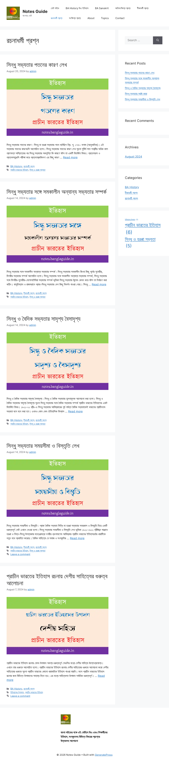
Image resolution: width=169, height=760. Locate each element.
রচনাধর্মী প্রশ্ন (56, 18)
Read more (70, 157)
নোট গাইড (55, 8)
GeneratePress (104, 754)
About (90, 18)
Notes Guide (35, 11)
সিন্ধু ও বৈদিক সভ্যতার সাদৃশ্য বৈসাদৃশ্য (43, 318)
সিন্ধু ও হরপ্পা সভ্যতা (37, 169)
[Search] (157, 40)
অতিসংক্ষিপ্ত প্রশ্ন (123, 8)
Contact (119, 18)
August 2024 (133, 156)
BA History (16, 166)
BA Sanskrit (102, 8)
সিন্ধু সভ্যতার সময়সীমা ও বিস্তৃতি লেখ (43, 445)
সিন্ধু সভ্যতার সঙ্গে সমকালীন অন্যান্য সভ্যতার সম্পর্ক (56, 191)
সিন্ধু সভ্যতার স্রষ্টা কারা (136, 93)
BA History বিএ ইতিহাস (77, 8)
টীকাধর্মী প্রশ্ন (143, 8)
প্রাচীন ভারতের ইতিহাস (19, 169)
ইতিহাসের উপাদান (17, 692)
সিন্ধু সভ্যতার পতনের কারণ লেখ (37, 64)
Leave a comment (20, 554)
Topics (105, 18)
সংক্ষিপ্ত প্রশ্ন (75, 18)
